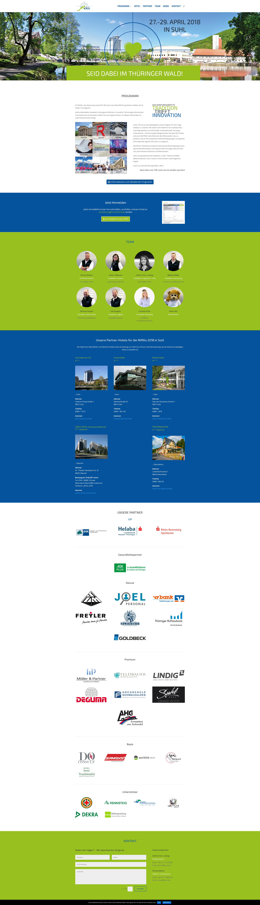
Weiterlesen (167, 902)
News (166, 6)
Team (157, 6)
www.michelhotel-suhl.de (161, 419)
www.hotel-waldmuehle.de (162, 489)
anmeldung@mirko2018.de (112, 212)
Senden (140, 888)
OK (159, 902)
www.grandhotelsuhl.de (123, 419)
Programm (123, 6)
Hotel (137, 6)
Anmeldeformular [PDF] (117, 219)
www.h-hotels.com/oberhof (85, 493)
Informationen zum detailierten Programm (131, 182)
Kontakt (176, 6)
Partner (147, 6)
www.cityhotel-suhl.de (83, 419)
